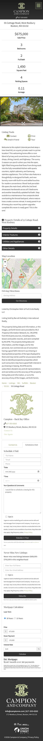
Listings (12, 383)
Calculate (22, 654)
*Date (6, 467)
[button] (3, 111)
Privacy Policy (28, 532)
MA (18, 383)
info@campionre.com (14, 711)
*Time (6, 476)
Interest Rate (8, 645)
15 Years (19, 618)
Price (5, 627)
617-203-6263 (22, 17)
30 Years (9, 618)
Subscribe (22, 596)
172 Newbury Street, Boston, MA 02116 (21, 714)
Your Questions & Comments (14, 485)
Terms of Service (35, 542)
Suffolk (25, 383)
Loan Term (7, 612)
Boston (33, 383)
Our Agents (8, 434)
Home (4, 383)
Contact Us (8, 430)
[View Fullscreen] (5, 271)
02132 (6, 386)
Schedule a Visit (31, 445)
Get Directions (21, 300)
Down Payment (9, 636)
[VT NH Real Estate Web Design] (21, 730)
